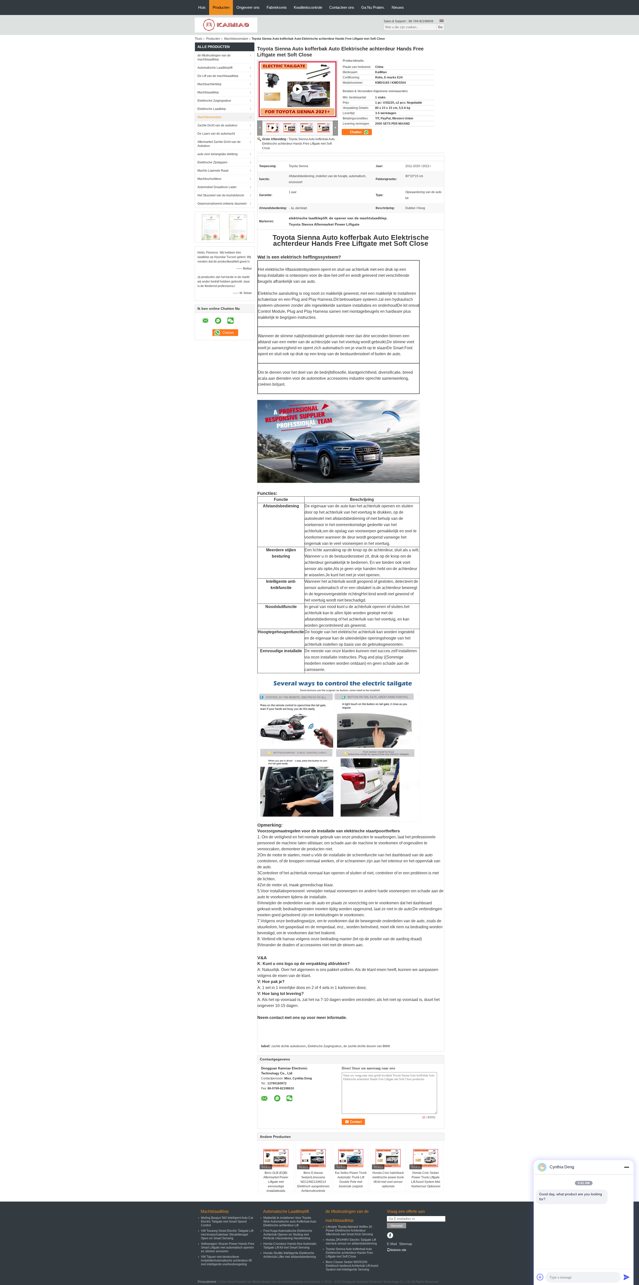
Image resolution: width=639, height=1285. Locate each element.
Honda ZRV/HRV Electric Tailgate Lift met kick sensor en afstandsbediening (351, 1241)
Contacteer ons (341, 7)
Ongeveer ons (248, 7)
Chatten (356, 132)
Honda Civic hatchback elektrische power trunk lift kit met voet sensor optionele (388, 1179)
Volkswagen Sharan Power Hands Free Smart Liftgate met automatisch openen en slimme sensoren (227, 1247)
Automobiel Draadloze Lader (217, 187)
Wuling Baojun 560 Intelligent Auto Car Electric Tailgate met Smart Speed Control (227, 1221)
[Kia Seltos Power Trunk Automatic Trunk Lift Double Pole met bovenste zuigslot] (350, 1158)
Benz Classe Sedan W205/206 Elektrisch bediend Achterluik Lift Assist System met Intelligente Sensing (352, 1265)
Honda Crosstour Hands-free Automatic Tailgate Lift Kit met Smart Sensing (290, 1245)
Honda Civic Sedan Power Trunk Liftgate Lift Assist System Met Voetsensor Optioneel (425, 1179)
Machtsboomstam (236, 38)
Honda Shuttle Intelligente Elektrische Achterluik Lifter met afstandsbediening (289, 1255)
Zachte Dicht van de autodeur (217, 125)
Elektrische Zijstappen (212, 162)
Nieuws (398, 7)
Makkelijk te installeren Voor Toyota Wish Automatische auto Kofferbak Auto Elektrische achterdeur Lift (289, 1221)
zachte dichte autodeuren (288, 1046)
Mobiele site (398, 1250)
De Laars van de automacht (216, 133)
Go (440, 27)
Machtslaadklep (208, 92)
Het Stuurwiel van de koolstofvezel (220, 195)
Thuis (198, 38)
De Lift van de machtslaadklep (217, 76)
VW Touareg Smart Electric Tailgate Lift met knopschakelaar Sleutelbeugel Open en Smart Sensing (227, 1234)
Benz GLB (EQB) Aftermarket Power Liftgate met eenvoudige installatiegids (275, 1182)
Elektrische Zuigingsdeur (214, 100)
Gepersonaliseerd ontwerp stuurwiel (222, 203)
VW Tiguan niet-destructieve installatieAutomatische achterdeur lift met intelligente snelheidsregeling (226, 1260)
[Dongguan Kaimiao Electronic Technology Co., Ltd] (226, 24)
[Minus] (627, 1167)
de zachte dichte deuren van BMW (366, 1046)
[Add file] (540, 1277)
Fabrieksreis (277, 7)
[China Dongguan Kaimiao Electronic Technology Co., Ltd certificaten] (211, 227)
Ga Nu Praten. (373, 7)
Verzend (396, 1226)
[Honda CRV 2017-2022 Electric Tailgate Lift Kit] (297, 89)
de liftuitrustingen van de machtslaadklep (214, 57)
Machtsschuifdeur (209, 179)
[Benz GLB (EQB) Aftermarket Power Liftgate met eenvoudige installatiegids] (275, 1158)
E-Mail (392, 1244)
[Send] (627, 1277)
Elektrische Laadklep (211, 109)
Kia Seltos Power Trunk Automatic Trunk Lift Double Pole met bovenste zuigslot (351, 1179)
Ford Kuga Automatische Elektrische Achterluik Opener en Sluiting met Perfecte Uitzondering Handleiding (287, 1234)
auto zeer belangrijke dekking (217, 154)
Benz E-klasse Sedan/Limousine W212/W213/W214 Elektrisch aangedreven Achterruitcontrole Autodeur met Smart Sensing (313, 1186)
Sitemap (405, 1244)
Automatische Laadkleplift (214, 67)
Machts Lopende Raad (212, 170)
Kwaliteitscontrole (308, 7)
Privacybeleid (207, 1282)
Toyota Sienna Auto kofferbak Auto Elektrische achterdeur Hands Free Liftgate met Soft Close (298, 143)
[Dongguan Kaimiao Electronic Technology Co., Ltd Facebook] (390, 1236)
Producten (221, 7)
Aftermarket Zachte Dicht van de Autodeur (219, 144)
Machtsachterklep (209, 84)
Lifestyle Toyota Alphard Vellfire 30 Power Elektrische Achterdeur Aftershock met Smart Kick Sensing (349, 1230)
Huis (202, 7)
